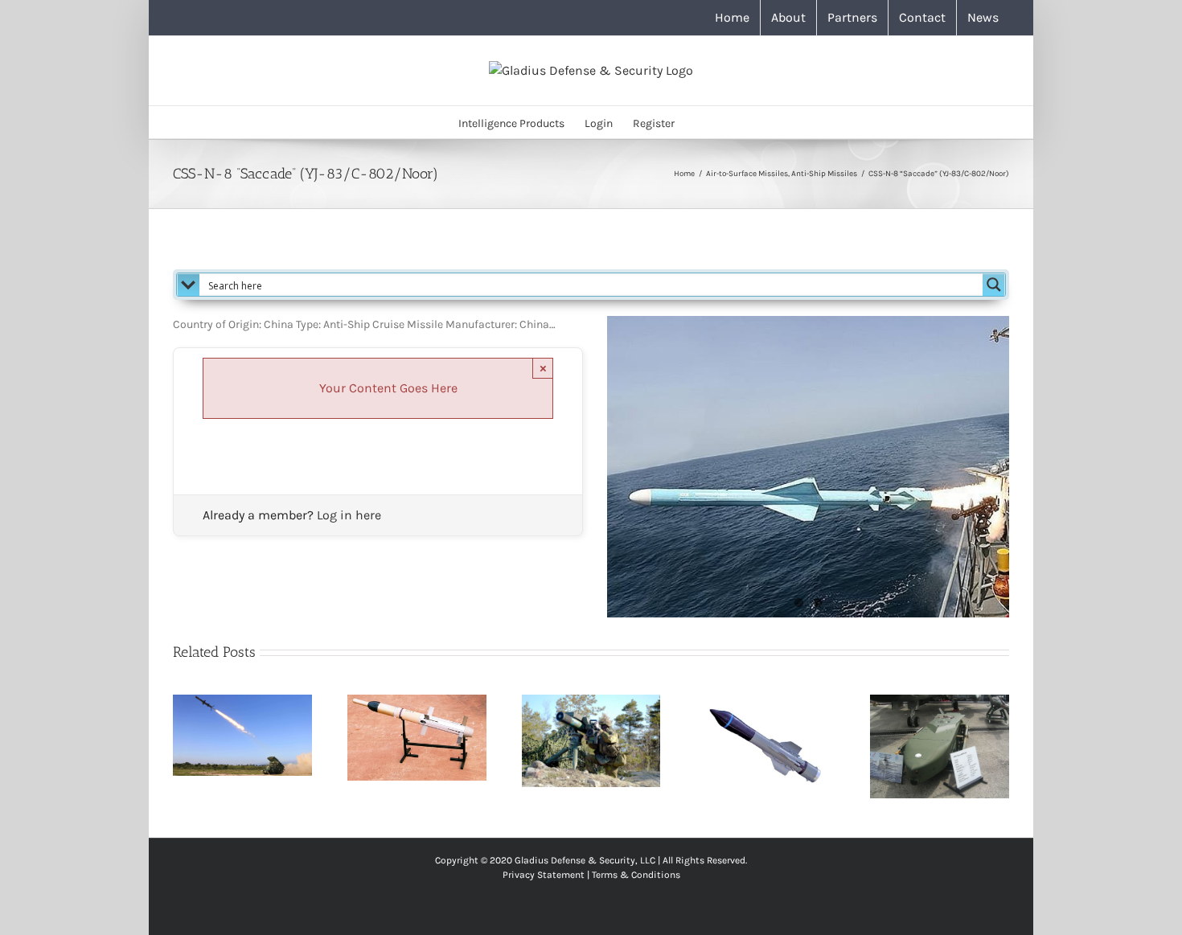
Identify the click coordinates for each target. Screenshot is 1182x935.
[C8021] (808, 466)
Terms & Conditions (636, 874)
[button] (699, 122)
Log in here (349, 515)
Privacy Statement (544, 874)
